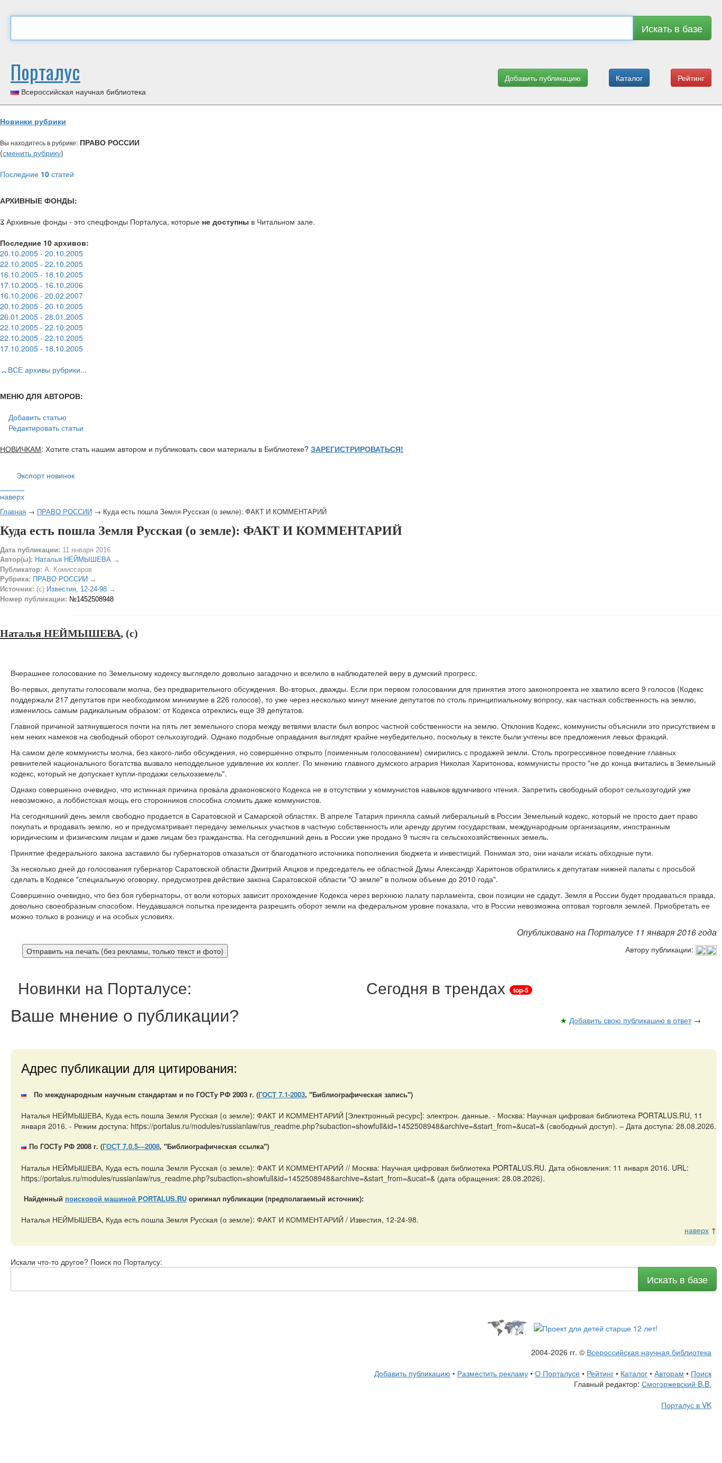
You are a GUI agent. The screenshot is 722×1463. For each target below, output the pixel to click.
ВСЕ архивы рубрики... (47, 369)
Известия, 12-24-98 (77, 589)
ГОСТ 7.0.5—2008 (131, 1146)
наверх (12, 496)
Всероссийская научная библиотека (649, 1352)
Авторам (669, 1373)
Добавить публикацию (543, 77)
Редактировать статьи (46, 427)
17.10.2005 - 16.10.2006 (41, 285)
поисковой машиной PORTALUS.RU (126, 1198)
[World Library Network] (506, 1327)
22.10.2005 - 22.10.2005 (41, 263)
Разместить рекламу (492, 1373)
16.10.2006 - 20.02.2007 (41, 295)
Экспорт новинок (45, 475)
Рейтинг (691, 77)
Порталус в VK (686, 1405)
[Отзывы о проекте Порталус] (596, 1327)
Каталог (629, 77)
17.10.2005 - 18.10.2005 (41, 348)
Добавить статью (37, 417)
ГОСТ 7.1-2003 (281, 1094)
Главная (13, 511)
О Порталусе (557, 1373)
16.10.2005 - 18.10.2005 (41, 274)
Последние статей (37, 174)
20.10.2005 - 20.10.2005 (41, 253)
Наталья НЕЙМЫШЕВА (73, 559)
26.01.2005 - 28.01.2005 (41, 316)
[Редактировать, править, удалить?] (706, 949)
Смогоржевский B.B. (676, 1383)
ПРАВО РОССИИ (64, 511)
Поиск (701, 1373)
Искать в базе (672, 28)
